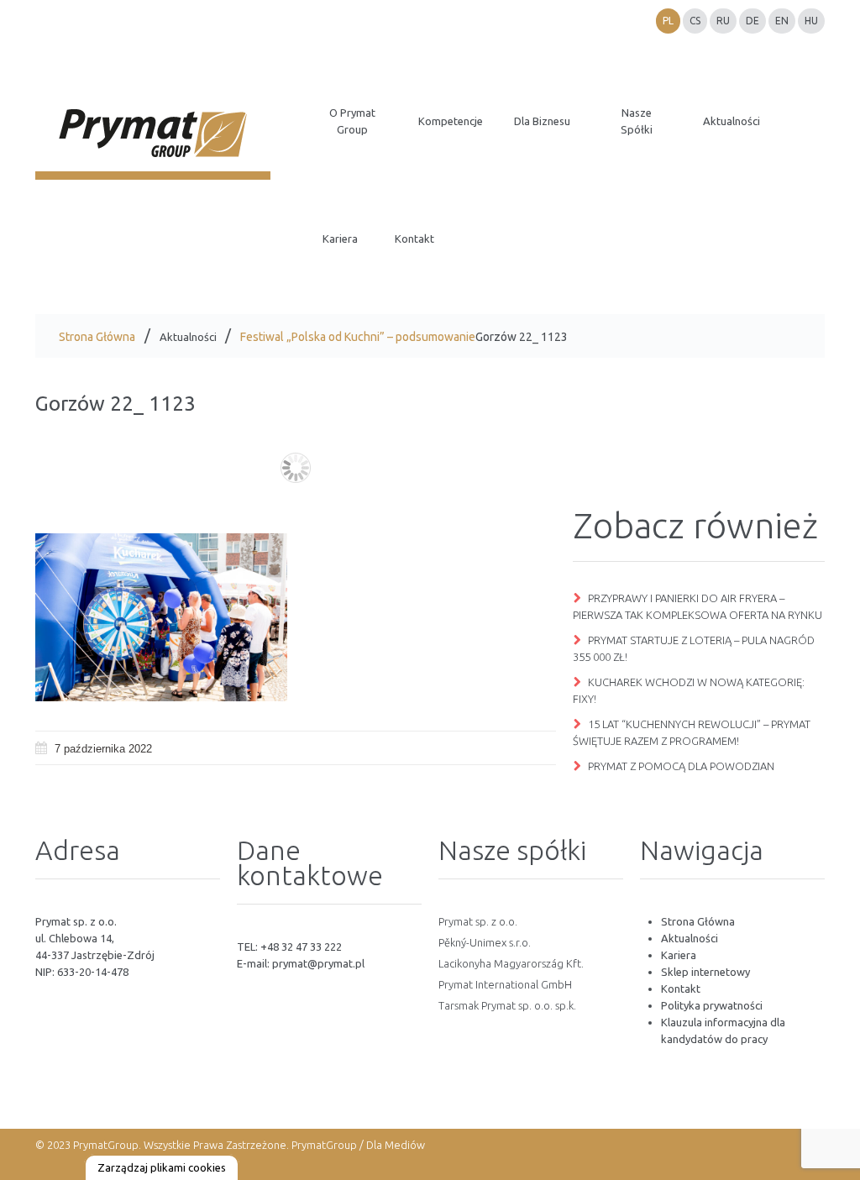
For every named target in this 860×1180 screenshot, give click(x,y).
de (752, 20)
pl (668, 20)
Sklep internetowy (705, 972)
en (782, 20)
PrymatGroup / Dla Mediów (357, 1145)
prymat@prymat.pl (318, 963)
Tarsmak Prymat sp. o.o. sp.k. (507, 1005)
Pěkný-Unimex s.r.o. (484, 942)
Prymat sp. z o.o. (477, 921)
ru (723, 20)
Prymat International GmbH (505, 984)
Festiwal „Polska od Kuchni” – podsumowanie (357, 337)
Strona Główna (97, 337)
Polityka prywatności (712, 1005)
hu (811, 20)
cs (695, 20)
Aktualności (188, 337)
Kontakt (680, 988)
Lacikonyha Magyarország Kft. (511, 963)
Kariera (678, 955)
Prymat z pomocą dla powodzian (681, 766)
